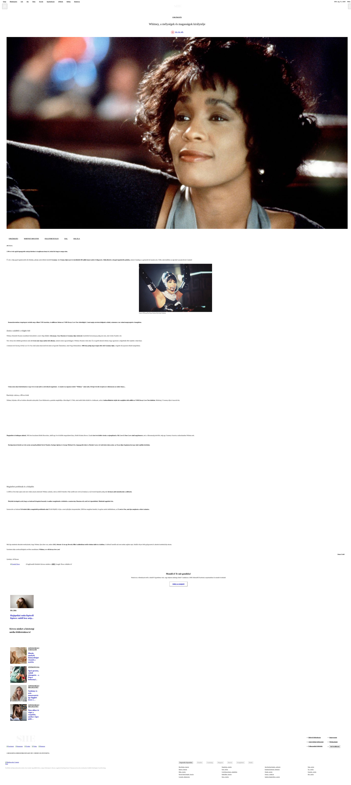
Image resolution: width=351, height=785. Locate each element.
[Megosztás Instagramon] (25, 640)
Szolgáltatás (240, 762)
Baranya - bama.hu (183, 769)
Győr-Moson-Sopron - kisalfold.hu (229, 772)
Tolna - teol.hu (311, 767)
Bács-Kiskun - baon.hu (184, 767)
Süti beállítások (334, 746)
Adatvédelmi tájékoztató (315, 742)
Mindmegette (13, 1)
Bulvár (230, 762)
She (28, 1)
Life (22, 1)
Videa (33, 1)
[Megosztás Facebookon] (338, 246)
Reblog (68, 1)
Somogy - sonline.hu (269, 774)
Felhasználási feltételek (315, 746)
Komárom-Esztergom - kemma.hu (272, 769)
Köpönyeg (77, 1)
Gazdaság (210, 762)
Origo (4, 1)
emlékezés (177, 17)
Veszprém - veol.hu (312, 772)
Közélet (199, 762)
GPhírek (60, 1)
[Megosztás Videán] (37, 640)
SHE (53, 564)
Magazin (220, 762)
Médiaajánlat (333, 742)
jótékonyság (33, 667)
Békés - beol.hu (182, 772)
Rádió (250, 762)
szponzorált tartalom (33, 648)
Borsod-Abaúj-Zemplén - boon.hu (186, 774)
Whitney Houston (31, 238)
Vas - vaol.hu (311, 769)
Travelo (41, 1)
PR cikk (13, 610)
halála (76, 238)
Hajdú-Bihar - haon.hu (227, 774)
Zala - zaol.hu (311, 774)
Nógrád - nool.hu (268, 772)
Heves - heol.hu (225, 777)
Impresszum (333, 737)
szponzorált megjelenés (33, 686)
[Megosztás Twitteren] (342, 246)
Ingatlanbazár (51, 1)
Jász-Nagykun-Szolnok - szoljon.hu (272, 767)
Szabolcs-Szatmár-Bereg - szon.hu (272, 777)
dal (66, 238)
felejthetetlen (52, 238)
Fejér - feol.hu (225, 769)
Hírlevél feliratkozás (314, 737)
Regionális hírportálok (186, 762)
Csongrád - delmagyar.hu (184, 777)
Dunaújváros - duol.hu (227, 767)
